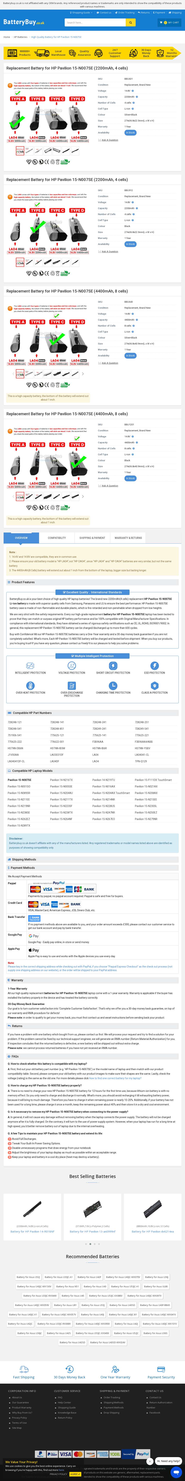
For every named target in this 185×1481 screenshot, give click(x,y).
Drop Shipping (111, 1412)
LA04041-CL (142, 754)
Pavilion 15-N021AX (146, 786)
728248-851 (57, 728)
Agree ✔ (75, 1474)
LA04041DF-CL (16, 761)
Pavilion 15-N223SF (61, 806)
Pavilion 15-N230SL (146, 806)
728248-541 (15, 728)
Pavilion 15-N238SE (19, 812)
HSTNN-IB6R (99, 748)
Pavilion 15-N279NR (146, 819)
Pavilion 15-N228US (103, 806)
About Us (17, 1397)
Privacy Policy (19, 1417)
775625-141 (99, 735)
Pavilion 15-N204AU (61, 793)
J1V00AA (13, 754)
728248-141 (57, 722)
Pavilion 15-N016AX (103, 786)
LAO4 (95, 761)
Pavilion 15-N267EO (103, 819)
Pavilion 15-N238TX (61, 812)
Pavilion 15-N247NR (103, 812)
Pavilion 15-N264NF (61, 819)
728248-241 (99, 722)
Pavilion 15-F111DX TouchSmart (153, 780)
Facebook (155, 1412)
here (61, 1470)
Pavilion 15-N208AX (146, 793)
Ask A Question (110, 140)
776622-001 (57, 741)
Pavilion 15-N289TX (19, 825)
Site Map (17, 1427)
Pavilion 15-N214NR (103, 799)
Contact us (105, 12)
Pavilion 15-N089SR (19, 793)
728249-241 (99, 728)
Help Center (64, 1402)
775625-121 (57, 735)
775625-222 (15, 741)
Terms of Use (19, 1422)
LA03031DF (56, 754)
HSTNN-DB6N (15, 748)
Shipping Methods (114, 1402)
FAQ (60, 1397)
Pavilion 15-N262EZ (19, 819)
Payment (160, 12)
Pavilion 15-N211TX (61, 799)
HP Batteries (20, 37)
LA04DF (54, 761)
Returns (145, 12)
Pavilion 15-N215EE (146, 799)
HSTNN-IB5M (57, 748)
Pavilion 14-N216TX (61, 780)
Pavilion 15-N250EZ (146, 812)
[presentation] (21, 538)
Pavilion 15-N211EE (19, 799)
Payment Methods (114, 1407)
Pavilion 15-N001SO (19, 786)
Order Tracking (126, 12)
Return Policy (65, 1417)
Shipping (176, 12)
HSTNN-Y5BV (142, 748)
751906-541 (15, 735)
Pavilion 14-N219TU (103, 780)
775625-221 (142, 735)
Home (7, 37)
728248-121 (15, 722)
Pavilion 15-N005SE (61, 786)
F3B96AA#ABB (144, 741)
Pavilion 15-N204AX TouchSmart (111, 793)
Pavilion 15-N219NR (19, 806)
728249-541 (142, 728)
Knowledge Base (67, 1412)
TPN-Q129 (141, 761)
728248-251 (142, 722)
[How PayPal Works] (136, 1459)
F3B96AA (97, 741)
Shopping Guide (81, 12)
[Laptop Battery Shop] (24, 25)
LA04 (95, 754)
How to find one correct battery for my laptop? (115, 1078)
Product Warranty (21, 1407)
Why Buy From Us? (22, 1412)
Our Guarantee (20, 1402)
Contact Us (155, 1397)
